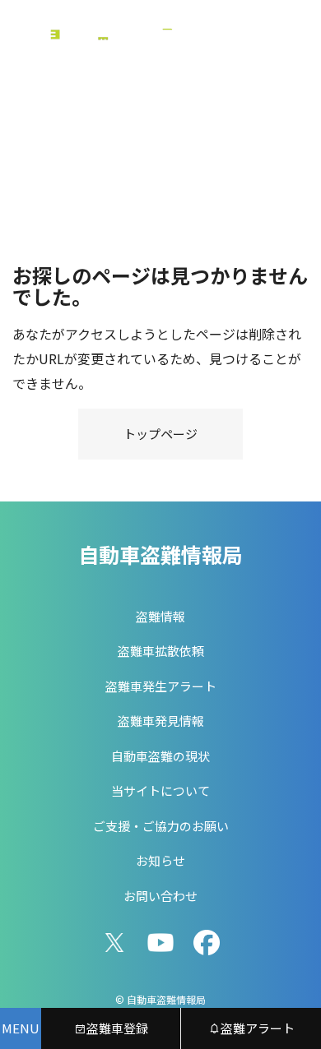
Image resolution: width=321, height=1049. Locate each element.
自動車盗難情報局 (160, 554)
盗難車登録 (117, 1028)
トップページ (160, 433)
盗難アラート (258, 1028)
